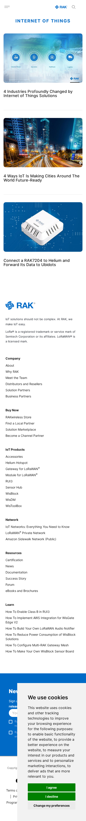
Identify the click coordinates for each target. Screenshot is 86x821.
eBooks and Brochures (22, 591)
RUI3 (9, 481)
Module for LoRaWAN (21, 475)
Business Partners (18, 396)
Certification (14, 560)
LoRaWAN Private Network (25, 533)
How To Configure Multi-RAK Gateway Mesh (37, 645)
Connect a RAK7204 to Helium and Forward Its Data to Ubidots (37, 262)
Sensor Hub (14, 487)
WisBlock (12, 493)
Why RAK (12, 371)
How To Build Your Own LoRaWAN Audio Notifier (40, 628)
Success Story (16, 578)
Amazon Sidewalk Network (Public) (31, 539)
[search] (73, 7)
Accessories (14, 456)
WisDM (10, 499)
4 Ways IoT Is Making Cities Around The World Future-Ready (42, 178)
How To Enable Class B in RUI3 (28, 611)
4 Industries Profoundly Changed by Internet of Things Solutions (38, 93)
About (10, 365)
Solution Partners (18, 390)
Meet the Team (16, 378)
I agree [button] (52, 787)
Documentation (16, 572)
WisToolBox (14, 506)
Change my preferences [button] (52, 805)
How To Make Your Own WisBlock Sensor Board (40, 651)
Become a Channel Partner (25, 435)
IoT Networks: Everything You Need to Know (37, 527)
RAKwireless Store (18, 417)
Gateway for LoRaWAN (23, 469)
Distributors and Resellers (24, 384)
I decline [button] (51, 796)
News (10, 566)
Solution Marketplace (21, 429)
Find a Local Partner (20, 423)
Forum (10, 584)
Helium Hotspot (17, 463)
